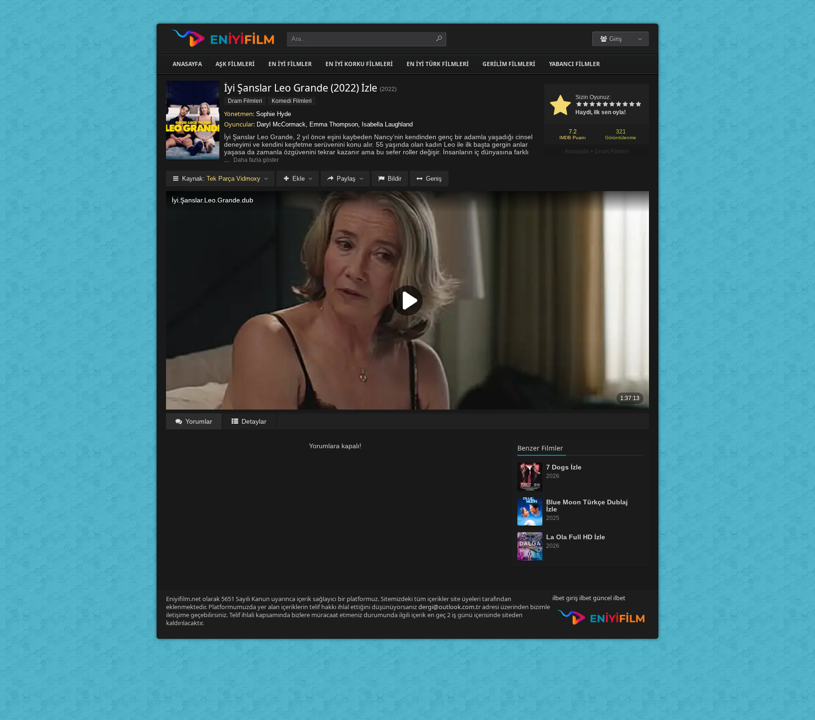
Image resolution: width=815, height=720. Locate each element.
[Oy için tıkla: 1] (578, 104)
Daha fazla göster (256, 160)
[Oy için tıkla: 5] (605, 104)
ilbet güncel (595, 598)
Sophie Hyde (273, 113)
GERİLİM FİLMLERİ (508, 64)
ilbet (619, 598)
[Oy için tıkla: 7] (618, 104)
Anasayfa (187, 64)
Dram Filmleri (612, 151)
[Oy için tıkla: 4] (598, 104)
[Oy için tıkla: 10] (638, 104)
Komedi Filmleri (292, 101)
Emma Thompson (333, 124)
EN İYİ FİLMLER (290, 64)
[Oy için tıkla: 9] (631, 104)
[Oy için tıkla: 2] (585, 104)
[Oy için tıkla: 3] (592, 104)
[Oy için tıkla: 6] (611, 104)
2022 (388, 89)
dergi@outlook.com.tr (449, 607)
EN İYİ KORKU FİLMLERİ (359, 64)
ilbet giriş (565, 598)
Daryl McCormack (281, 124)
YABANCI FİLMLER (574, 64)
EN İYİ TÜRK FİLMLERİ (438, 64)
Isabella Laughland (387, 124)
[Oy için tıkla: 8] (625, 104)
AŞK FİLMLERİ (235, 64)
